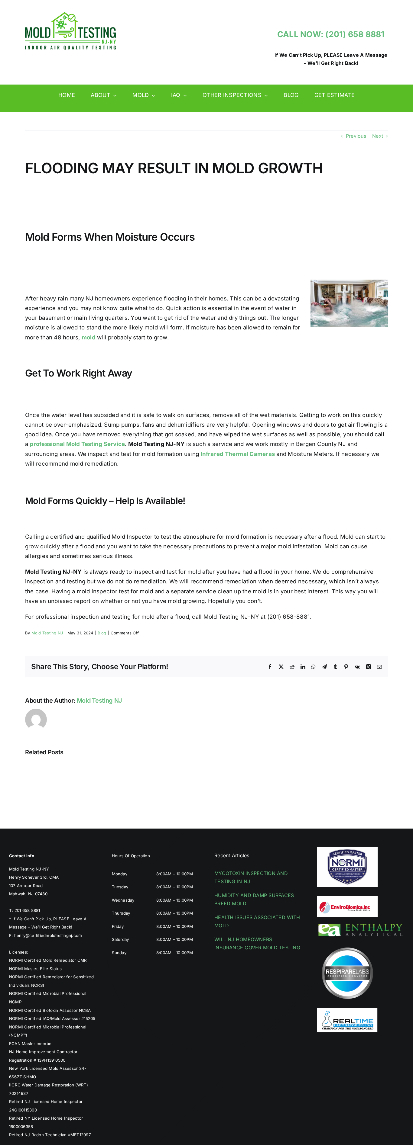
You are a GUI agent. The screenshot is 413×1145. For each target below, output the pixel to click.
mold (89, 337)
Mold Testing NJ (47, 632)
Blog (102, 632)
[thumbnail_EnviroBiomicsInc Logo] (347, 898)
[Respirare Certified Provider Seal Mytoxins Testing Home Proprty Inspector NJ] (347, 945)
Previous (356, 136)
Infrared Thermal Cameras (237, 454)
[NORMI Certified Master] (347, 849)
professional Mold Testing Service (77, 444)
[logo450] (70, 14)
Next (377, 136)
